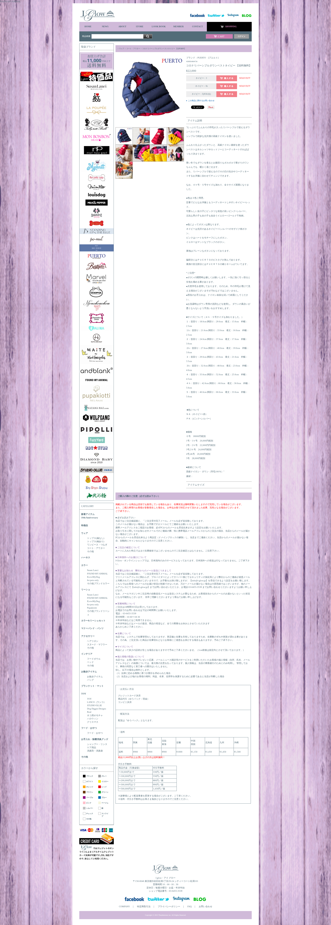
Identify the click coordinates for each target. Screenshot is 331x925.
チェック (89, 813)
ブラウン (89, 792)
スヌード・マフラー (97, 644)
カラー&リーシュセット (93, 620)
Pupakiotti (92, 608)
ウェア (84, 533)
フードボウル (94, 659)
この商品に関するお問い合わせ (201, 101)
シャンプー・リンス (97, 744)
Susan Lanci (92, 570)
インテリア (86, 654)
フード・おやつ (89, 728)
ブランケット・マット (92, 686)
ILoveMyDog (93, 577)
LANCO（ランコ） (96, 702)
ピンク (88, 803)
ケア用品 (91, 747)
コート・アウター (96, 548)
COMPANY (124, 906)
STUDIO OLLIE (94, 705)
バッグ (90, 680)
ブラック (89, 776)
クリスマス (92, 722)
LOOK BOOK (159, 26)
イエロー (105, 781)
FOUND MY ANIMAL (97, 574)
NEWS (105, 26)
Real (89, 712)
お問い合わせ (205, 906)
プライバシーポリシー (169, 906)
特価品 (84, 525)
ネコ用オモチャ (95, 715)
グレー (104, 776)
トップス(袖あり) (95, 541)
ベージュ (105, 803)
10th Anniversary (89, 517)
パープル (89, 797)
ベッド (90, 662)
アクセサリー (88, 636)
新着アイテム (88, 514)
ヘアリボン (92, 641)
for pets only (93, 580)
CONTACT (197, 26)
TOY (83, 694)
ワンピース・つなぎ (97, 545)
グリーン (105, 792)
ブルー (104, 797)
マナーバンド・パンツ (92, 628)
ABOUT (122, 26)
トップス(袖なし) (95, 538)
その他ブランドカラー (98, 583)
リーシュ (85, 589)
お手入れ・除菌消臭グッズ (94, 739)
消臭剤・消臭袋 (95, 751)
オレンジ (89, 787)
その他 (90, 551)
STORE (139, 26)
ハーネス (85, 557)
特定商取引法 (144, 906)
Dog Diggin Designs (96, 709)
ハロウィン (92, 719)
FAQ (189, 906)
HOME (88, 26)
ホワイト (89, 781)
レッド (104, 787)
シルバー (89, 808)
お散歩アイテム (89, 671)
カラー (84, 565)
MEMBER (178, 26)
